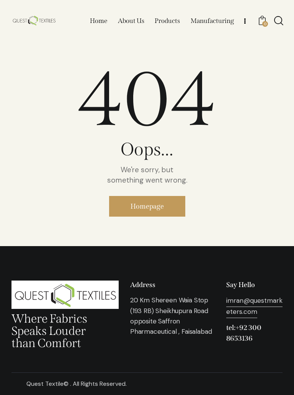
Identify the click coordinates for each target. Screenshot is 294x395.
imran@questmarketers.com (254, 305)
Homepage (147, 206)
